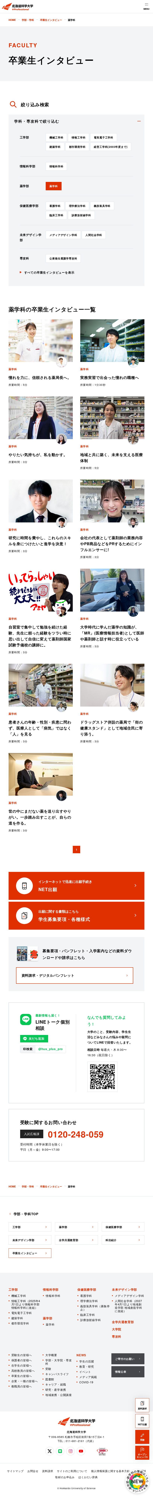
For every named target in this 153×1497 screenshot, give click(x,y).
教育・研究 (86, 1366)
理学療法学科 (77, 206)
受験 (48, 1369)
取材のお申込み (65, 1477)
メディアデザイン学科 (63, 235)
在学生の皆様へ (21, 1365)
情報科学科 (56, 166)
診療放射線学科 (81, 215)
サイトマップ (15, 1471)
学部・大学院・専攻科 (58, 1361)
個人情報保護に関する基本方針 (110, 1471)
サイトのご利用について (72, 1471)
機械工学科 (56, 137)
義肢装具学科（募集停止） (95, 1307)
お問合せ (32, 1471)
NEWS (81, 1355)
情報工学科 (78, 137)
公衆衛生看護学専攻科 (63, 258)
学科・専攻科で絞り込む (36, 121)
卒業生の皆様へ (21, 1376)
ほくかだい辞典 (88, 1477)
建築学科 (54, 147)
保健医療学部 (86, 1289)
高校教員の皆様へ (23, 1370)
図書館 (49, 1379)
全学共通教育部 (123, 1322)
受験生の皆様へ (21, 1355)
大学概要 (51, 1355)
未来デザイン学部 (124, 1289)
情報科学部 (51, 1289)
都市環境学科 (77, 147)
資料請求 (47, 1471)
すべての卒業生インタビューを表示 (49, 272)
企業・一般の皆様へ (24, 1381)
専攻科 (116, 1336)
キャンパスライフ (57, 1374)
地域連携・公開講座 (58, 1395)
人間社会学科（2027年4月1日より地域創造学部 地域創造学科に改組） (128, 1306)
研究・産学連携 (55, 1390)
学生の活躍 (86, 1361)
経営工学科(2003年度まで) (110, 147)
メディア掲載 (88, 1377)
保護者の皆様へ (21, 1360)
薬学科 (53, 186)
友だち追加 (36, 1038)
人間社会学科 (93, 235)
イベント (85, 1372)
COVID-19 (86, 1382)
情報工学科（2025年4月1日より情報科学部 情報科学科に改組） (25, 1304)
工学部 (13, 1289)
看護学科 (54, 206)
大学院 (116, 1329)
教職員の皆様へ (21, 1386)
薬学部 (47, 1318)
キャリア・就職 (55, 1384)
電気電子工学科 (103, 137)
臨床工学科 (56, 215)
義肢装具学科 (102, 206)
